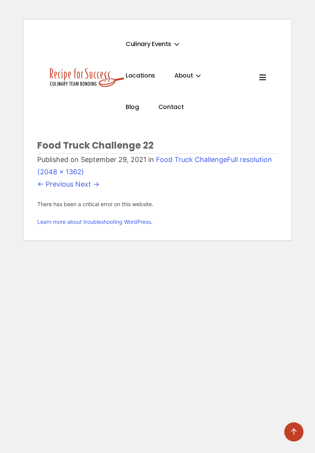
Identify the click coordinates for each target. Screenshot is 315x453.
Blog (132, 107)
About (184, 75)
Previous (55, 184)
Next (87, 184)
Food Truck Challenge (191, 159)
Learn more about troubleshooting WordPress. (95, 221)
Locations (140, 75)
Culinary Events (149, 44)
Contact (171, 107)
